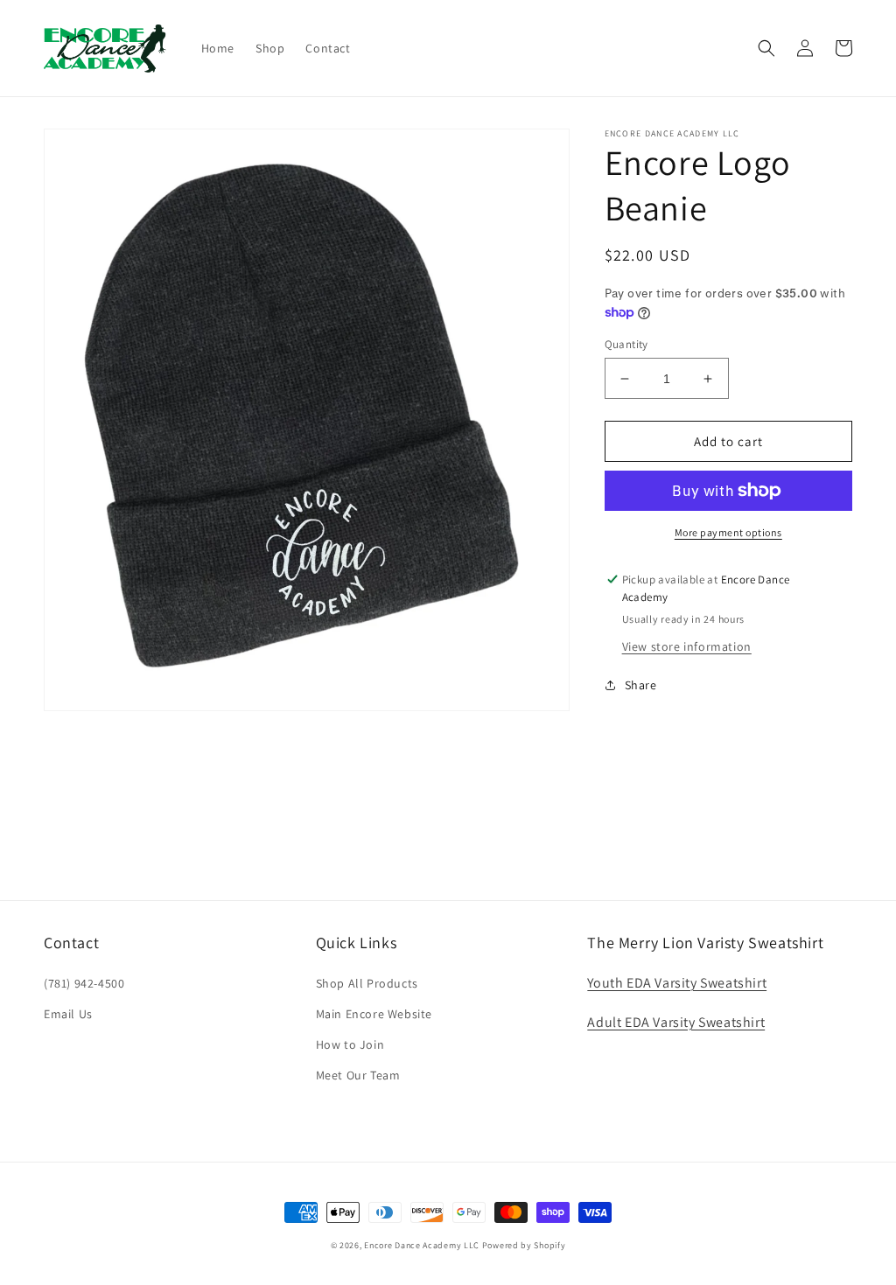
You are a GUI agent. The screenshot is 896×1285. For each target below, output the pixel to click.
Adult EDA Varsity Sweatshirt (676, 1022)
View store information (687, 646)
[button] (766, 48)
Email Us (68, 1014)
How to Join (350, 1044)
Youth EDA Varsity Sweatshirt (676, 983)
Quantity (626, 344)
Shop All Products (367, 983)
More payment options (728, 532)
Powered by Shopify (524, 1245)
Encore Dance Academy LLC (422, 1245)
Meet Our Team (358, 1075)
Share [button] (641, 685)
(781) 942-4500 (84, 983)
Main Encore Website (374, 1014)
